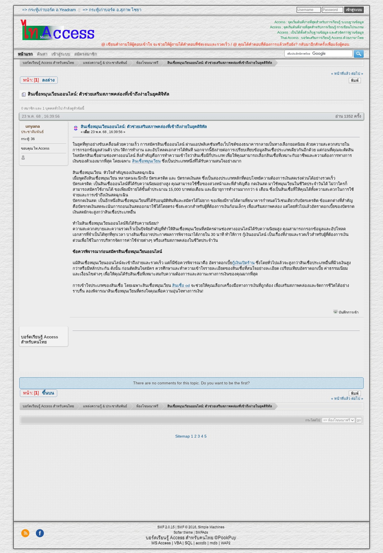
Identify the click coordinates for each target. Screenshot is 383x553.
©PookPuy (225, 537)
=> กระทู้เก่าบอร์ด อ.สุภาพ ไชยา (112, 9)
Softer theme (183, 532)
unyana (33, 126)
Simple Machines (211, 527)
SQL (188, 542)
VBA (177, 542)
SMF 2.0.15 (166, 527)
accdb (201, 542)
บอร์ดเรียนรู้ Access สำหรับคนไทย (179, 537)
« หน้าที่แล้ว (340, 73)
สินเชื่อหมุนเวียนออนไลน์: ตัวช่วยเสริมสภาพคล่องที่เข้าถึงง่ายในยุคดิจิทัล (144, 126)
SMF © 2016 (186, 527)
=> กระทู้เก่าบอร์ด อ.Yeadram (49, 9)
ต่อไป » (357, 73)
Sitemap (182, 436)
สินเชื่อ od (181, 285)
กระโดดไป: (313, 420)
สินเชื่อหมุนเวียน (146, 161)
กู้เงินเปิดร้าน (243, 263)
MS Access (161, 542)
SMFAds (201, 532)
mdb (214, 542)
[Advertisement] (214, 350)
